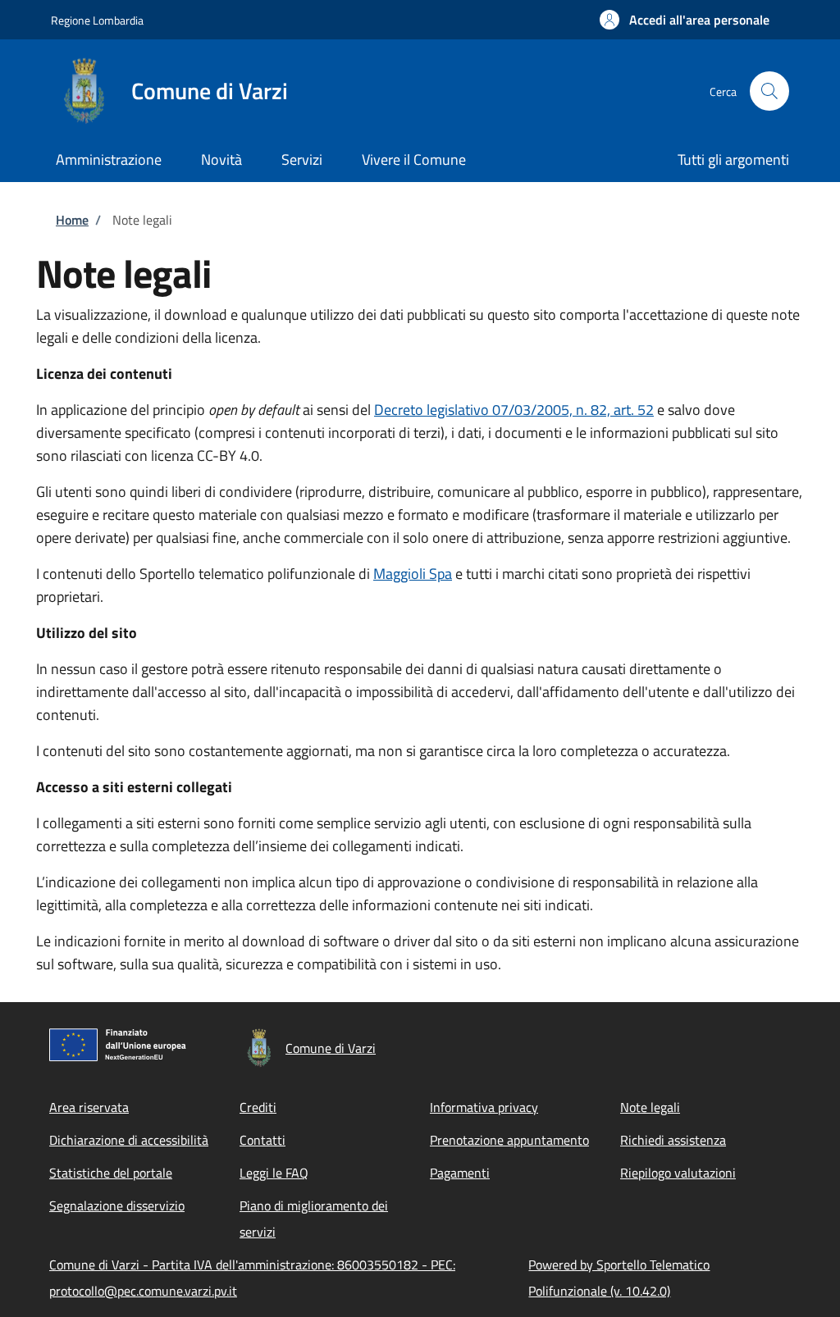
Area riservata (89, 1107)
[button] (684, 19)
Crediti (258, 1107)
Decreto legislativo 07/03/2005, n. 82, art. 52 (514, 410)
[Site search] (769, 91)
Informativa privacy (484, 1107)
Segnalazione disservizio (117, 1205)
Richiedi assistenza (673, 1140)
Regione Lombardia (97, 20)
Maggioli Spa (412, 574)
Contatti (262, 1140)
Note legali (650, 1107)
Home (72, 220)
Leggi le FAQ (274, 1173)
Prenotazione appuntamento (509, 1140)
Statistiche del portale (110, 1173)
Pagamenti (460, 1173)
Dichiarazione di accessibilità (128, 1140)
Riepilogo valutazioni (678, 1173)
